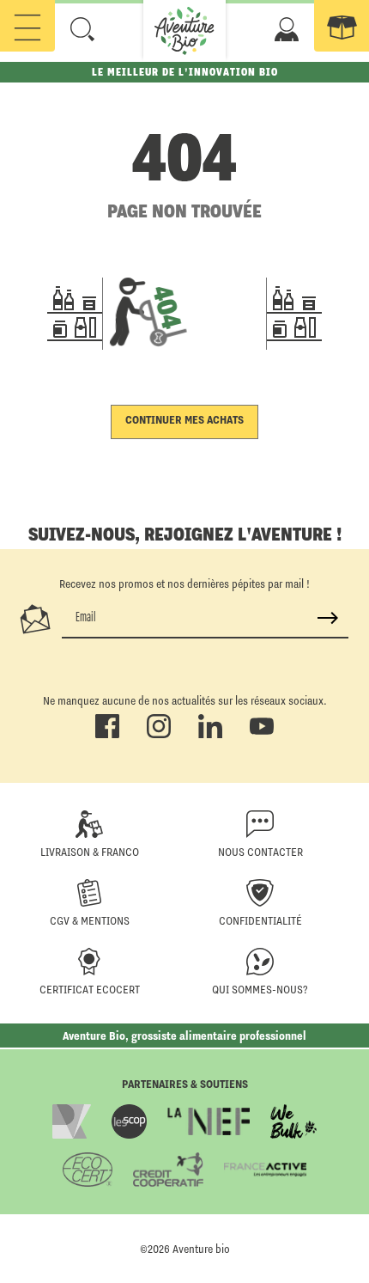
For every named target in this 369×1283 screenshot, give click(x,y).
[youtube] (262, 734)
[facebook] (107, 734)
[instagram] (159, 734)
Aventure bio (201, 1249)
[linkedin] (210, 734)
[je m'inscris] (327, 617)
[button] (82, 29)
